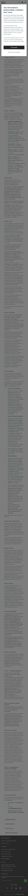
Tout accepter (14, 47)
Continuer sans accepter (14, 52)
